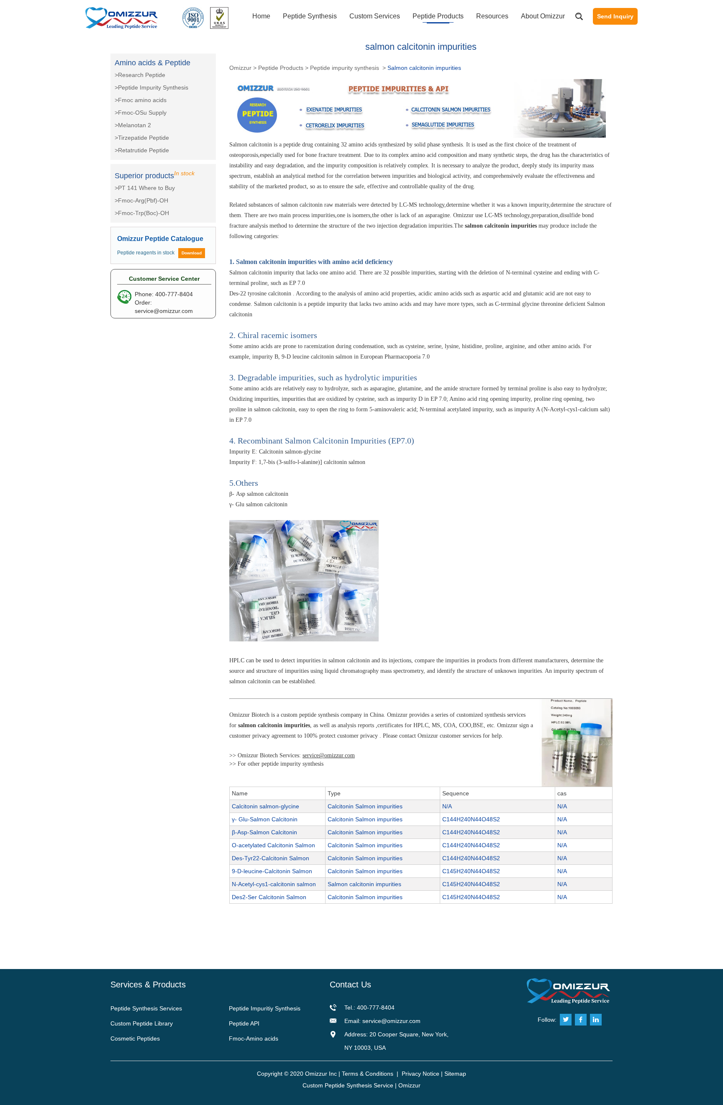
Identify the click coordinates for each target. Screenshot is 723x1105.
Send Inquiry (615, 16)
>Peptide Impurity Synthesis (151, 87)
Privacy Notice (420, 1073)
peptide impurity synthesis (292, 764)
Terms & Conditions (367, 1073)
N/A (447, 806)
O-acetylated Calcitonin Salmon (273, 845)
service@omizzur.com (164, 311)
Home (261, 16)
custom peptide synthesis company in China (332, 715)
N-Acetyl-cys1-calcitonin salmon (274, 884)
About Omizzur (543, 16)
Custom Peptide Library (141, 1023)
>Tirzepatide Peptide (142, 137)
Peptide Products (438, 16)
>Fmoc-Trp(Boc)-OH (142, 213)
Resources (492, 16)
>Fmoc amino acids (141, 100)
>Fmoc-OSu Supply (141, 112)
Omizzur (240, 67)
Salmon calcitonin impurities (364, 884)
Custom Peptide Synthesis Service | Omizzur (361, 1085)
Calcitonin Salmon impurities (365, 806)
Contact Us (350, 984)
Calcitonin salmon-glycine (265, 806)
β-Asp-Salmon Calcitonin (264, 832)
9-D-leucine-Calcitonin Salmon (272, 871)
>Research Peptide (140, 75)
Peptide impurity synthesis (345, 67)
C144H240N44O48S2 (471, 819)
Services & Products (148, 984)
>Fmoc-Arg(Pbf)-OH (141, 200)
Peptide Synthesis (310, 16)
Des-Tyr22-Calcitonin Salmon (270, 858)
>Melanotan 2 (133, 125)
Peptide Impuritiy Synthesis (264, 1008)
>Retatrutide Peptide (142, 150)
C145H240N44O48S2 (471, 871)
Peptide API (244, 1023)
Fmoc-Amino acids (253, 1038)
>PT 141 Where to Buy (145, 188)
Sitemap (455, 1073)
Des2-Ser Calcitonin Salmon (269, 897)
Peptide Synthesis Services (146, 1008)
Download (192, 253)
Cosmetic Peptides (135, 1038)
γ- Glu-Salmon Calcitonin (264, 819)
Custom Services (374, 16)
